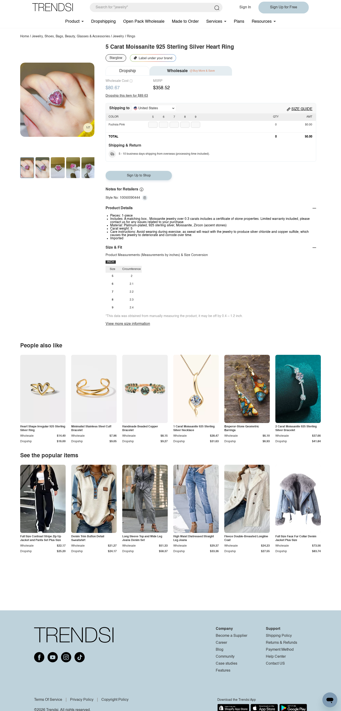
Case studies (226, 664)
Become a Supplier (231, 636)
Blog (219, 650)
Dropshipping (103, 21)
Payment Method (280, 650)
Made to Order (185, 21)
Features (223, 671)
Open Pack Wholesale (143, 21)
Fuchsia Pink (117, 124)
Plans (239, 21)
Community (225, 657)
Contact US (275, 664)
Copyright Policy (115, 700)
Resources (262, 21)
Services (214, 21)
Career (221, 643)
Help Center (276, 657)
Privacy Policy (81, 700)
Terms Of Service (48, 700)
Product (72, 21)
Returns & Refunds (281, 643)
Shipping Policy (279, 636)
